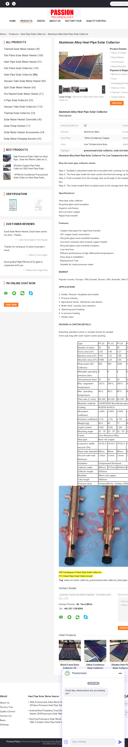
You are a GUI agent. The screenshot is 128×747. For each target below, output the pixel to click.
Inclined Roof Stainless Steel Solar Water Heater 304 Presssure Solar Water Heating (50, 712)
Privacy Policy (13, 741)
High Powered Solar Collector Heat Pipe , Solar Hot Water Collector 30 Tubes (31, 159)
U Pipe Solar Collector (16, 100)
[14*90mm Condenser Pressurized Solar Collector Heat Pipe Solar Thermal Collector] (7, 176)
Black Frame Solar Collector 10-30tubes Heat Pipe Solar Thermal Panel (69, 666)
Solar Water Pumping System (20, 138)
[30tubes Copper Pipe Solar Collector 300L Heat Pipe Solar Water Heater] (7, 167)
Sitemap (4, 724)
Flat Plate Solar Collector (18, 68)
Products (26, 21)
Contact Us (6, 716)
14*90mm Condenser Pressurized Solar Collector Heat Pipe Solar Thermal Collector (31, 177)
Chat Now (117, 103)
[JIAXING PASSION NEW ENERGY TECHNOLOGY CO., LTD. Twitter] (14, 4)
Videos (41, 21)
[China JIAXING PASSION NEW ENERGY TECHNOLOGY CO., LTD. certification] (13, 205)
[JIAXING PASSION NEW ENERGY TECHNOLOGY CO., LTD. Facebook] (7, 4)
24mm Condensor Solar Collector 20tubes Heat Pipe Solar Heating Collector (95, 666)
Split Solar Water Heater (17, 87)
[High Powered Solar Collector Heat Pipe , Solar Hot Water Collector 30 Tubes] (7, 158)
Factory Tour (73, 21)
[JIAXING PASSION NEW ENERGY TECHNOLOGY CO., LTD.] (64, 13)
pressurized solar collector (103, 580)
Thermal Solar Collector (17, 113)
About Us (54, 21)
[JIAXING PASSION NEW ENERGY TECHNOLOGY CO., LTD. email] (8, 293)
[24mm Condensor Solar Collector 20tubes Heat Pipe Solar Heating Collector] (95, 651)
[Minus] (120, 673)
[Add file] (66, 742)
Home (12, 21)
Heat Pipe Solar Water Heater (20, 61)
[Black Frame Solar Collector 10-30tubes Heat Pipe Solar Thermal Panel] (70, 651)
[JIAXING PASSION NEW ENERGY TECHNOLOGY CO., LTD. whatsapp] (16, 293)
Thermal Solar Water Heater (19, 49)
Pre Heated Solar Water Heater (21, 93)
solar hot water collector (76, 580)
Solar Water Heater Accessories (21, 132)
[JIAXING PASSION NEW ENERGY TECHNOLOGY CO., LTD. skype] (33, 293)
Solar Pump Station (14, 125)
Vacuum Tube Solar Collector (20, 106)
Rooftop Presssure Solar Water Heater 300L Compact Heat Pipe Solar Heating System (49, 721)
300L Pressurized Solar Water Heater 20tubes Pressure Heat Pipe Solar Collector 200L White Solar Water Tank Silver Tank (49, 704)
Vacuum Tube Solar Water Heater (22, 81)
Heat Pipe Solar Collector (33, 34)
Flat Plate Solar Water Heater (20, 55)
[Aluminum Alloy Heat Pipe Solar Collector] (81, 66)
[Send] (120, 742)
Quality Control (96, 21)
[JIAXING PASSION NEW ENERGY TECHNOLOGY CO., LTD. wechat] (24, 293)
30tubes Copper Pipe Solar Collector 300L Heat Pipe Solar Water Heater (29, 168)
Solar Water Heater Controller (20, 119)
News (3, 720)
